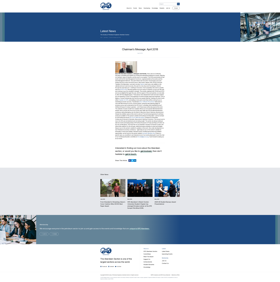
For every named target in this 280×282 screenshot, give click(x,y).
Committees (147, 254)
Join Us (168, 8)
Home (101, 37)
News (140, 8)
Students (162, 8)
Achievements (148, 262)
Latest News (106, 37)
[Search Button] (178, 4)
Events (135, 8)
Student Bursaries (149, 264)
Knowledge (155, 8)
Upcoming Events (167, 254)
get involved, (146, 151)
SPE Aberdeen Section (150, 251)
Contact (176, 8)
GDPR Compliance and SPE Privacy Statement (160, 275)
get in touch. (130, 154)
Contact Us (165, 263)
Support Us (147, 259)
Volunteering (147, 8)
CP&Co (178, 275)
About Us (129, 8)
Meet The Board (148, 256)
